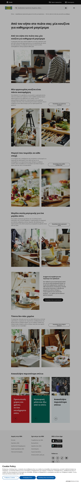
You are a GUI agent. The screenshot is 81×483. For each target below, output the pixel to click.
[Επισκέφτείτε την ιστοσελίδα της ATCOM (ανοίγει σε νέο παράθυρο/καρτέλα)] (72, 481)
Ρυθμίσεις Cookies (9, 477)
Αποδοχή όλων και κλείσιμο (46, 477)
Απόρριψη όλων (27, 477)
